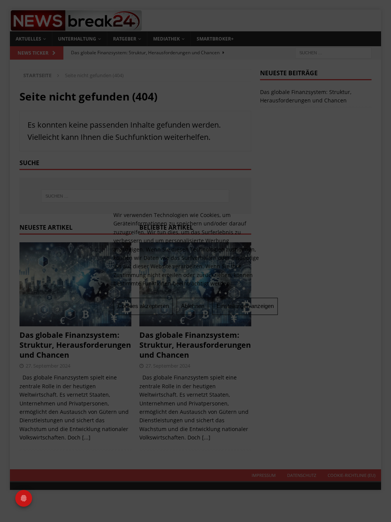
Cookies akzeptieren (143, 306)
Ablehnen (192, 306)
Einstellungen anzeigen (245, 306)
